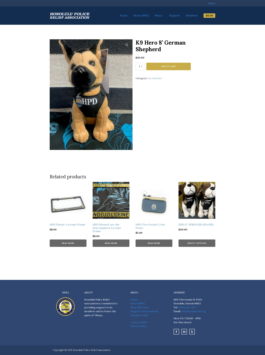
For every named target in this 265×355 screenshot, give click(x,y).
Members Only (139, 315)
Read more (68, 243)
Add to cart (168, 66)
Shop (158, 15)
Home (124, 15)
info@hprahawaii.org (193, 311)
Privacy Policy (139, 326)
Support (174, 15)
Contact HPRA (139, 322)
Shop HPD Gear (140, 307)
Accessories (155, 78)
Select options (196, 243)
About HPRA (141, 15)
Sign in (211, 3)
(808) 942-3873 (187, 307)
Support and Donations (144, 311)
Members (192, 15)
